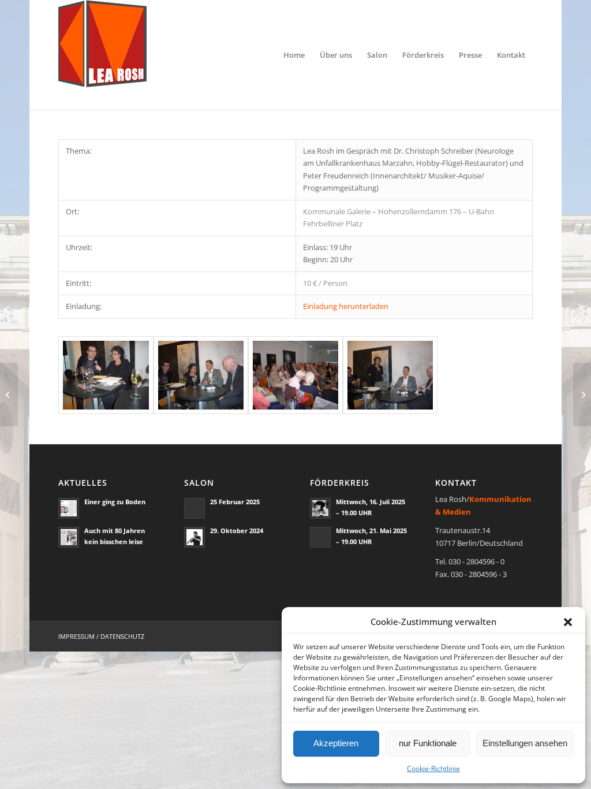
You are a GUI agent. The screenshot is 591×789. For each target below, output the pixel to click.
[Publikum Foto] (295, 375)
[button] (568, 622)
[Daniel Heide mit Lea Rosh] (105, 375)
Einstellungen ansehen (524, 743)
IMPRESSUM (76, 636)
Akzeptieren (335, 743)
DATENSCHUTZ (122, 636)
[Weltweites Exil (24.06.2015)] (9, 394)
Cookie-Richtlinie (433, 768)
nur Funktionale (428, 743)
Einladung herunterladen (345, 306)
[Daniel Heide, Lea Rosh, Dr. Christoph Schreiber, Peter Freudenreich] (201, 375)
